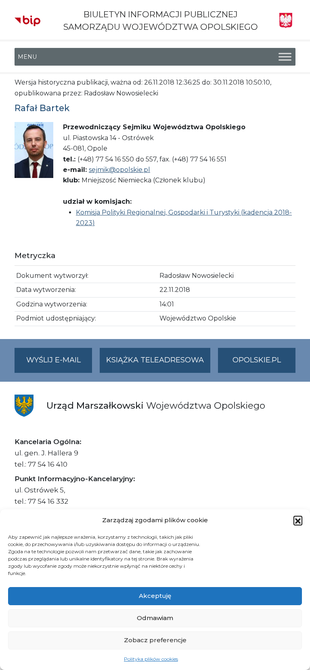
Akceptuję (155, 596)
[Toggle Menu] (285, 57)
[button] (298, 520)
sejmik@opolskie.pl (119, 170)
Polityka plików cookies (151, 659)
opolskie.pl (256, 360)
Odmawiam (155, 618)
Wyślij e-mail (59, 364)
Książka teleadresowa (155, 360)
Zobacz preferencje (155, 640)
